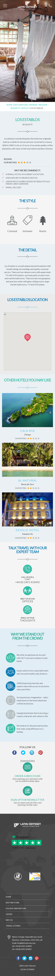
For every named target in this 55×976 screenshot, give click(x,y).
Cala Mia (27, 430)
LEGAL (23, 969)
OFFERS (9, 914)
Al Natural (27, 480)
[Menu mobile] (5, 6)
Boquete (15, 108)
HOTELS (25, 108)
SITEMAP (30, 969)
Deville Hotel (27, 530)
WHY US (9, 920)
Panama (33, 105)
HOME (8, 897)
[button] (27, 337)
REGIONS (43, 105)
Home (9, 105)
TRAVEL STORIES (13, 926)
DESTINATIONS (21, 105)
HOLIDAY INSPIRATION (16, 908)
